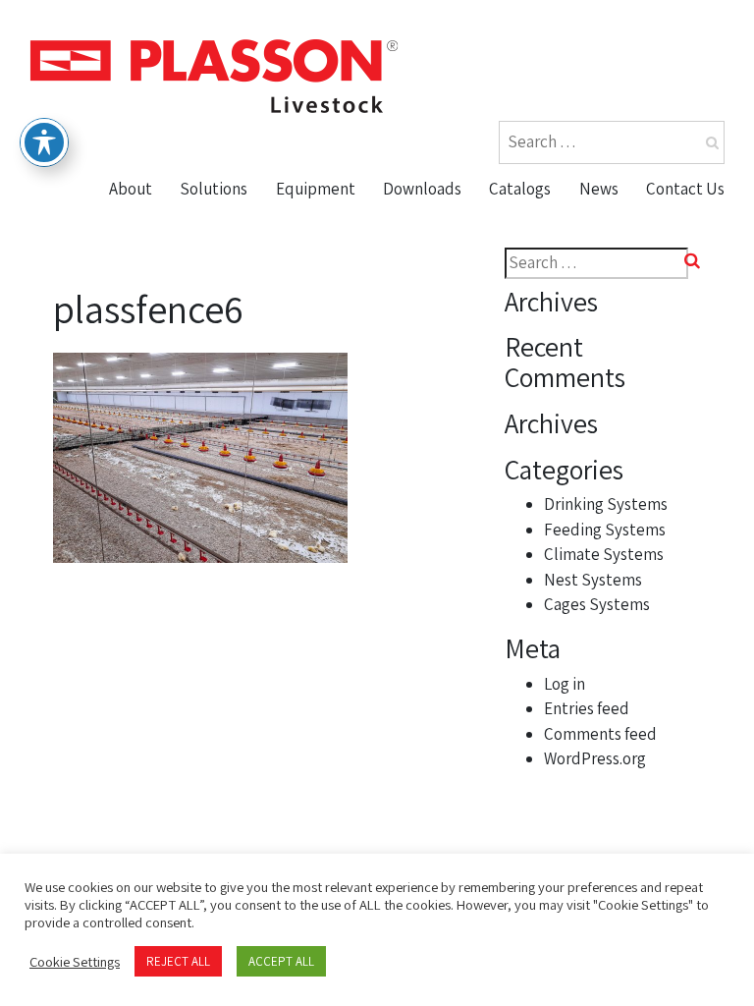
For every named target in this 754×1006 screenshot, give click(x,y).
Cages (306, 373)
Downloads (422, 188)
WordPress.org (595, 758)
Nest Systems (336, 336)
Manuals (423, 297)
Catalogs (520, 188)
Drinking (315, 222)
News (599, 188)
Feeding (314, 260)
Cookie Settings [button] (74, 962)
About (130, 188)
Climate (313, 297)
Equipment (315, 188)
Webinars (426, 336)
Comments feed (600, 734)
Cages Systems (597, 604)
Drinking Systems (606, 504)
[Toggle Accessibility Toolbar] (44, 142)
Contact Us (685, 188)
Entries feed (586, 708)
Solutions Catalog (564, 260)
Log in (564, 684)
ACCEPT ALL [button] (281, 961)
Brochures (431, 222)
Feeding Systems (605, 529)
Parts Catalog (547, 222)
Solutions (213, 188)
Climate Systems (604, 554)
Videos (415, 260)
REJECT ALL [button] (178, 961)
